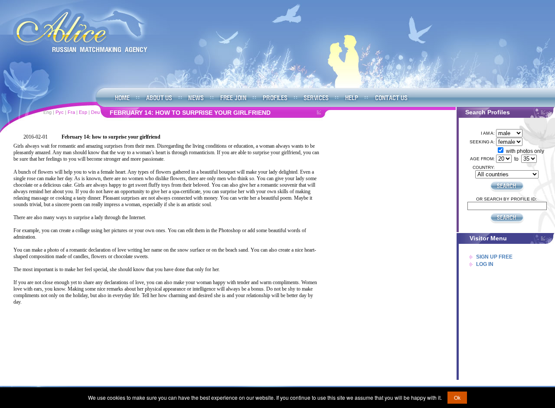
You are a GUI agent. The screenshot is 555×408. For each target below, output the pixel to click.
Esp (83, 112)
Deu (95, 112)
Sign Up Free (494, 257)
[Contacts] (390, 97)
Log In (484, 264)
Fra (71, 112)
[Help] (351, 97)
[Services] (315, 97)
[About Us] (158, 97)
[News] (196, 97)
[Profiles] (274, 97)
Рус (60, 112)
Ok (457, 397)
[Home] (80, 31)
